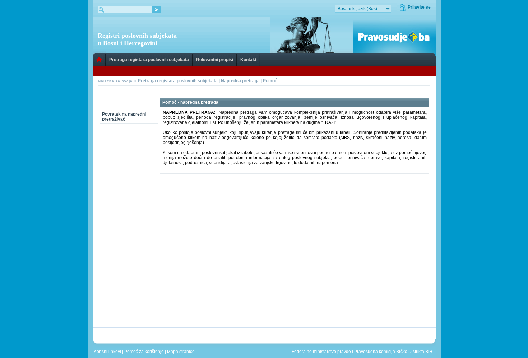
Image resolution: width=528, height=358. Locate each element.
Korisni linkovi (108, 351)
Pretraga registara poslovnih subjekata (149, 59)
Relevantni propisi (214, 59)
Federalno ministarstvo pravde (321, 351)
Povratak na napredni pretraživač (124, 117)
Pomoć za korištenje (144, 351)
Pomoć (270, 80)
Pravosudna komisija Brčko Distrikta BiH (393, 351)
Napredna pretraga (240, 80)
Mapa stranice (182, 351)
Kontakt (248, 59)
